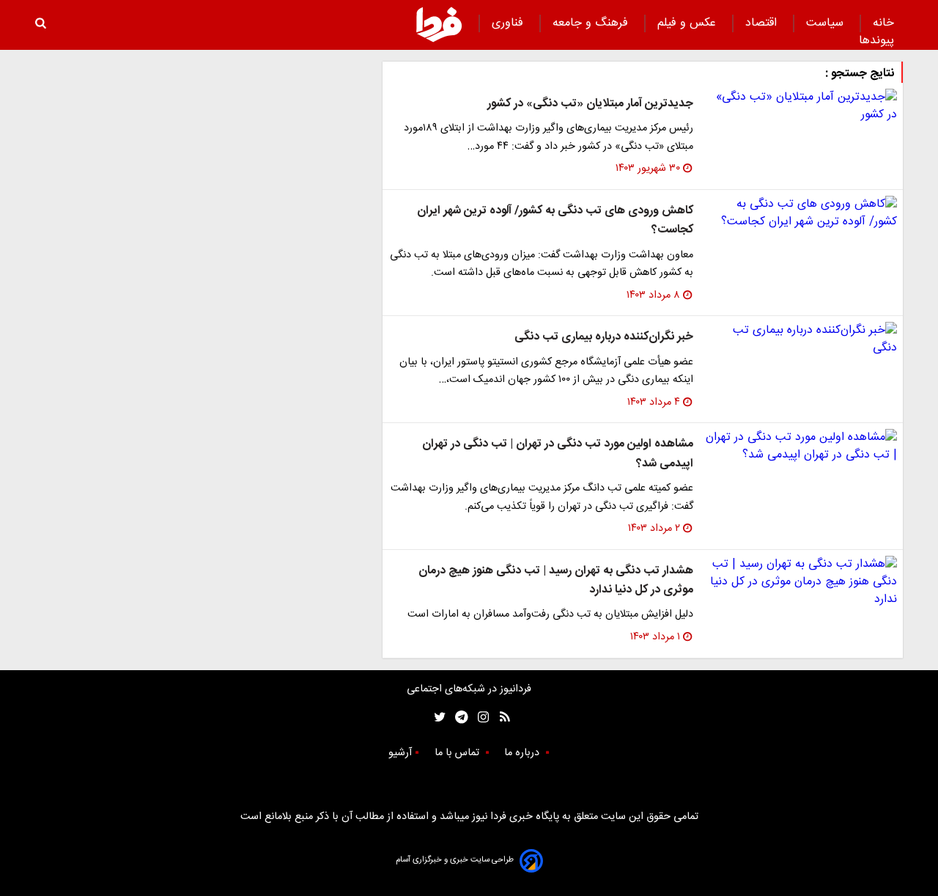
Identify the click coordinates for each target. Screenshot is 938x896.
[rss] (500, 717)
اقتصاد (762, 23)
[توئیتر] (437, 717)
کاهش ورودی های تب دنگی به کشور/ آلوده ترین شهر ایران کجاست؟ (555, 220)
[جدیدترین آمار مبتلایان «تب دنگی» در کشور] (801, 106)
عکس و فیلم (688, 23)
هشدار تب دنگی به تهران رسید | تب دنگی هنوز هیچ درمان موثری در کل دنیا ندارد (555, 580)
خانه (883, 23)
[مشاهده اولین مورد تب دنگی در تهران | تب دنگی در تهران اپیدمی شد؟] (801, 446)
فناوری (509, 23)
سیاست (826, 23)
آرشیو (400, 753)
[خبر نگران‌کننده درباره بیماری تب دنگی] (801, 339)
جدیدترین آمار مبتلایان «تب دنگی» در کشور (590, 104)
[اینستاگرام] (479, 717)
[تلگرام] (457, 717)
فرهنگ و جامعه (592, 23)
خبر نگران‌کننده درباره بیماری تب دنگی (603, 337)
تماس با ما (458, 753)
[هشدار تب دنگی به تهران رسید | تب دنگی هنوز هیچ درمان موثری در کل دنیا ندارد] (801, 582)
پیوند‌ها (876, 41)
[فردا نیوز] (439, 24)
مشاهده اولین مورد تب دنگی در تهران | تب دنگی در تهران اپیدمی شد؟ (557, 453)
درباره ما (523, 753)
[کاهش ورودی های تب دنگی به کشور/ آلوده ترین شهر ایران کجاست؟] (801, 213)
